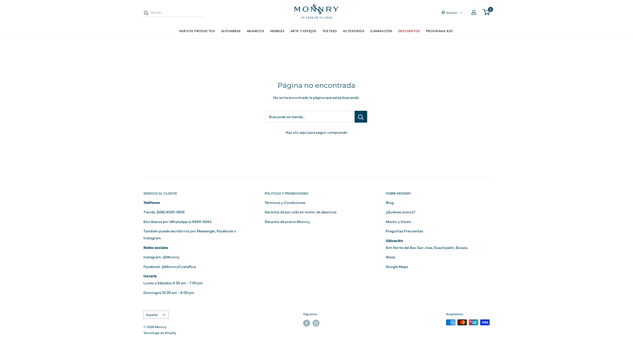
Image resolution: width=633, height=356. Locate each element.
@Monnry (171, 256)
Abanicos (255, 31)
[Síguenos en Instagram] (316, 323)
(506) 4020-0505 (171, 211)
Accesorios (353, 31)
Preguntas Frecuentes (404, 230)
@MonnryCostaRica (179, 266)
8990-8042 (201, 221)
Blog (390, 202)
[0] (486, 12)
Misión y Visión (398, 221)
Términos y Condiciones (285, 202)
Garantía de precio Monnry (287, 221)
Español (152, 314)
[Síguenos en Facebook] (306, 323)
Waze (390, 256)
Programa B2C (439, 31)
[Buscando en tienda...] (361, 117)
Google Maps (397, 266)
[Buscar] (146, 12)
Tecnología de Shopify (159, 332)
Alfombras (231, 31)
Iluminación (381, 31)
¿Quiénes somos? (400, 211)
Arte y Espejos (303, 31)
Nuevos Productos (197, 31)
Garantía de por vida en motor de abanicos (301, 211)
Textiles (329, 31)
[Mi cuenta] (473, 12)
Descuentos (409, 31)
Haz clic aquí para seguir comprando (316, 132)
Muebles (277, 31)
